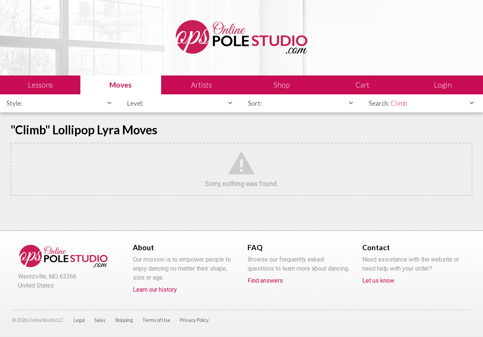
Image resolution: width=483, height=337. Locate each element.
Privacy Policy (194, 320)
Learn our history (155, 289)
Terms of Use (156, 320)
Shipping (124, 320)
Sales (99, 320)
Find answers (265, 280)
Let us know (378, 280)
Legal (79, 320)
